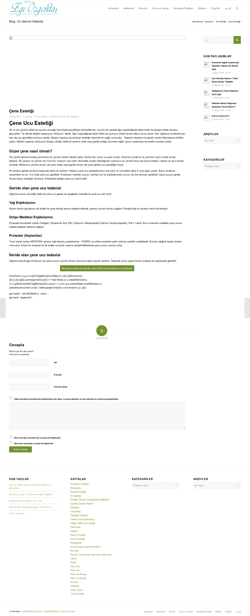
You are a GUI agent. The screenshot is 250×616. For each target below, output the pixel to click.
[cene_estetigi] (97, 71)
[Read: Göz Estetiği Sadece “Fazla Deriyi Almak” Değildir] (207, 80)
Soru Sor (75, 566)
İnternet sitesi (60, 386)
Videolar (74, 585)
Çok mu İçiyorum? (221, 115)
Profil (73, 562)
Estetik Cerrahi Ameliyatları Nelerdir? (89, 499)
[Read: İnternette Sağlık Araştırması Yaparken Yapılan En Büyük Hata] (207, 64)
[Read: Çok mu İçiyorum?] (207, 118)
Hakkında (75, 527)
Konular (74, 550)
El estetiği (75, 495)
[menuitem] (113, 8)
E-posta (58, 374)
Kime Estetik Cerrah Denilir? (85, 546)
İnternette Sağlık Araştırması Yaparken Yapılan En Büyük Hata (225, 66)
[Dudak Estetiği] (3, 308)
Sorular (74, 582)
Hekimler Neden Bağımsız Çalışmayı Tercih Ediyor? (30, 507)
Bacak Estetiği (78, 491)
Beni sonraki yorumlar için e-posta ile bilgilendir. (37, 437)
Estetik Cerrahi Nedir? (82, 503)
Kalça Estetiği (77, 534)
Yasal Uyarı (76, 590)
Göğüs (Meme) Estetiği (82, 523)
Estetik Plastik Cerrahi (32, 611)
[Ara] (237, 8)
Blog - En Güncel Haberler (26, 21)
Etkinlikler (75, 511)
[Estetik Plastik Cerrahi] (33, 8)
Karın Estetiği (77, 539)
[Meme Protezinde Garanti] (247, 308)
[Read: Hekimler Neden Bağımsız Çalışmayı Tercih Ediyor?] (207, 105)
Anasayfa (75, 488)
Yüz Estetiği (42, 116)
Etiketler (74, 507)
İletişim (74, 531)
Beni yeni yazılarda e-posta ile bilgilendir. (34, 443)
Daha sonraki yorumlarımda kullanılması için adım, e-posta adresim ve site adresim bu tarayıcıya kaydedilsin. (66, 399)
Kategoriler (76, 542)
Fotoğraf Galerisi (79, 515)
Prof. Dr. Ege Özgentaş (69, 116)
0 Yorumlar (28, 116)
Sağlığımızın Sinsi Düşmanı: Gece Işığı (25, 500)
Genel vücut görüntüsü (82, 519)
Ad (56, 362)
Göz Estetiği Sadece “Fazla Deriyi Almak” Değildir (30, 494)
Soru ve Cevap (78, 574)
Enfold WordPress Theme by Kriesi (59, 611)
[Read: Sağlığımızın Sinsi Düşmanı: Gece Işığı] (207, 93)
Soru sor (74, 570)
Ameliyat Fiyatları (79, 483)
